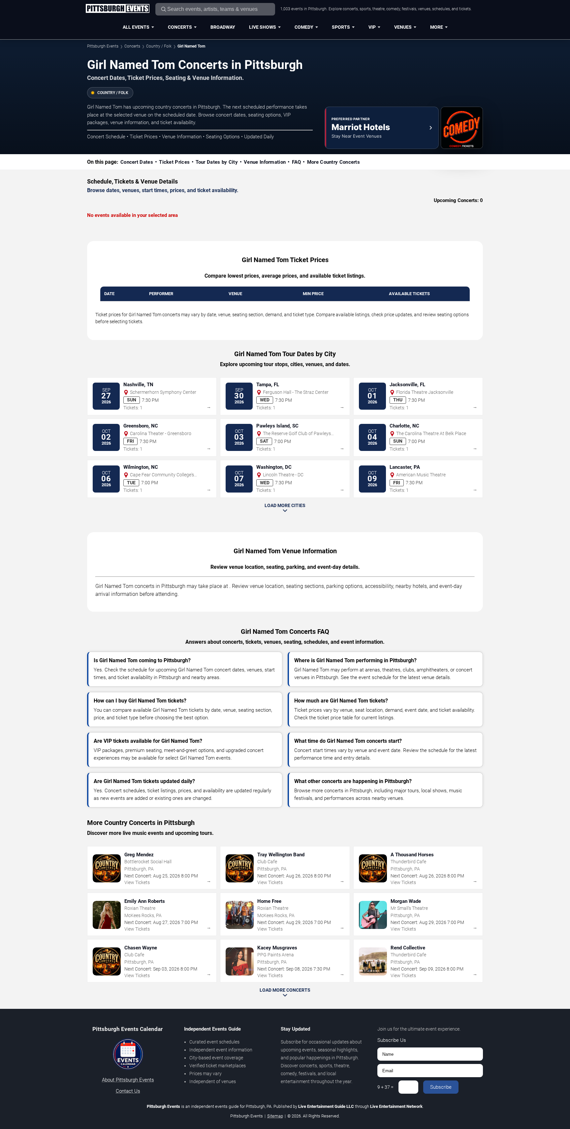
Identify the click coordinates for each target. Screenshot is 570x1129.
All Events (136, 27)
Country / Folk (159, 46)
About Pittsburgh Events (128, 1080)
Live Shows (262, 27)
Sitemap (275, 1115)
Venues (403, 27)
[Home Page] (117, 9)
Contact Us (128, 1091)
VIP (372, 27)
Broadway (222, 27)
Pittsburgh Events (102, 46)
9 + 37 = (385, 1087)
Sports (341, 27)
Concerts (180, 27)
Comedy (304, 27)
